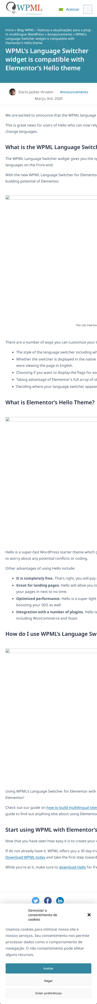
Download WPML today (25, 857)
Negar (48, 981)
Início (9, 30)
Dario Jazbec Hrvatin (35, 91)
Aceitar (48, 968)
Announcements (59, 34)
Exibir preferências (48, 993)
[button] (89, 915)
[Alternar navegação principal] (87, 9)
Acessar (72, 9)
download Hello (72, 867)
